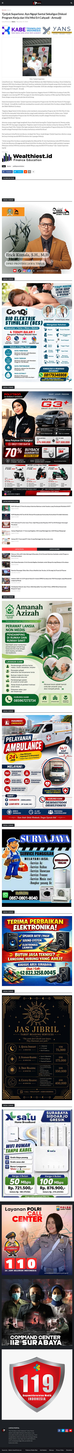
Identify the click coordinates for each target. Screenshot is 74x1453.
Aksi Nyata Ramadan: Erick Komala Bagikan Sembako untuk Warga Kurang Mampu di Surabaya (40, 562)
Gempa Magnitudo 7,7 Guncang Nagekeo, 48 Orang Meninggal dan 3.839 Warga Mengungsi (38, 531)
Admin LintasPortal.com (15, 1450)
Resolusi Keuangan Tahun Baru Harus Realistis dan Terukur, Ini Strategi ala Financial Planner (38, 570)
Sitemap (51, 1450)
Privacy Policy (60, 1450)
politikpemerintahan (18, 166)
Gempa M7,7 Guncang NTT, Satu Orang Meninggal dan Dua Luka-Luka (32, 539)
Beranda (4, 10)
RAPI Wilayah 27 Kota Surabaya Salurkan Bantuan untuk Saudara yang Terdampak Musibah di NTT (41, 506)
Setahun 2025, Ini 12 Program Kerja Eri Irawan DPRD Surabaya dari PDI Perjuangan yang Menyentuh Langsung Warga (41, 579)
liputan (9, 10)
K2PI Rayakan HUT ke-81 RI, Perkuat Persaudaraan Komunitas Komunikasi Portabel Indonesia (39, 514)
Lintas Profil (19, 549)
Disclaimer (69, 1450)
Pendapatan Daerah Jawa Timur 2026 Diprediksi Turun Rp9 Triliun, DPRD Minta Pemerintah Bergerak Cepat (38, 587)
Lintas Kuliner (54, 549)
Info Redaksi (43, 1450)
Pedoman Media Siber (32, 1450)
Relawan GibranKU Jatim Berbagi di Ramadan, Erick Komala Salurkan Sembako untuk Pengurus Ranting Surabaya (40, 555)
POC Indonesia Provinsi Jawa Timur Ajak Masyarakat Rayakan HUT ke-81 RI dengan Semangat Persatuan (39, 523)
